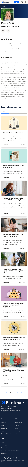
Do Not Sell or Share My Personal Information (11, 450)
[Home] (6, 2)
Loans (2, 431)
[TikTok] (16, 458)
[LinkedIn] (10, 458)
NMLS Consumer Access (6, 408)
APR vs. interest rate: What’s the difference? (13, 371)
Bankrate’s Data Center (6, 433)
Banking (3, 425)
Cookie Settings (4, 447)
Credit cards (4, 428)
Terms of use (4, 453)
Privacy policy (4, 445)
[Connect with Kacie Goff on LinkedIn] (3, 31)
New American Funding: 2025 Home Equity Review (13, 235)
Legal (2, 442)
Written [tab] (5, 112)
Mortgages (3, 422)
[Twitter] (5, 458)
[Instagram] (8, 458)
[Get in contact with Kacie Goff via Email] (8, 31)
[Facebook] (2, 458)
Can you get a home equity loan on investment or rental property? (13, 305)
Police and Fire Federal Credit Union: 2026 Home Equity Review (14, 199)
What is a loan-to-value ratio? (12, 133)
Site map (17, 425)
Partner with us (18, 433)
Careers (16, 428)
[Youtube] (13, 458)
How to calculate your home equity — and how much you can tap (13, 270)
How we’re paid (18, 422)
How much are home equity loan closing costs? (13, 166)
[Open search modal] (22, 2)
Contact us (17, 431)
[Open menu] (25, 2)
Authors (3, 6)
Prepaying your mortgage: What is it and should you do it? (14, 338)
